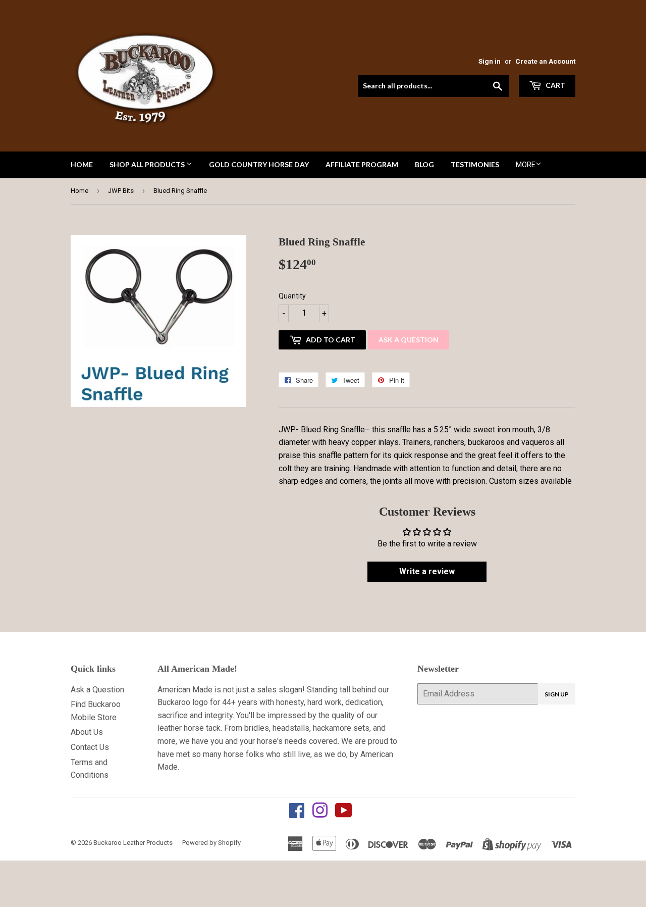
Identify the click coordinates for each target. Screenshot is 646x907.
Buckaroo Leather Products (133, 842)
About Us (87, 732)
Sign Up (557, 694)
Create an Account (545, 61)
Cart (554, 85)
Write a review (427, 571)
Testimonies (475, 164)
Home (82, 164)
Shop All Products (148, 164)
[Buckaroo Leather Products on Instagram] (320, 814)
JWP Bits (121, 190)
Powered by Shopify (211, 842)
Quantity (292, 296)
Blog (424, 164)
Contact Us (90, 747)
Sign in (489, 61)
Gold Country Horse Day (259, 164)
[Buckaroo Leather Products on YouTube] (343, 814)
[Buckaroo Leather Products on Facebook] (297, 814)
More (525, 165)
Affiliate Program (362, 164)
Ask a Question (409, 339)
